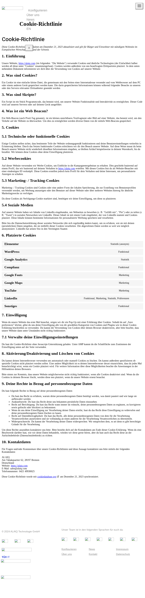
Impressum (122, 549)
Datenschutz (123, 554)
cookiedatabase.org (46, 476)
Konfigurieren (37, 10)
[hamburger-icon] (139, 6)
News (30, 19)
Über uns (33, 15)
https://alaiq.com (27, 63)
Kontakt (32, 24)
